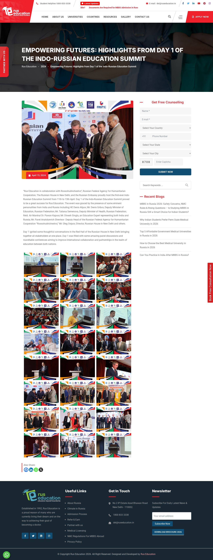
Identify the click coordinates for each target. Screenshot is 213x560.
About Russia (74, 503)
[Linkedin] (31, 470)
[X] (41, 470)
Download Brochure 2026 (168, 532)
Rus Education (148, 554)
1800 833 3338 (121, 514)
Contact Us (142, 16)
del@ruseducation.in (162, 3)
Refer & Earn (73, 519)
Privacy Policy (74, 541)
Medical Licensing (76, 530)
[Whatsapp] (36, 470)
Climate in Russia (76, 508)
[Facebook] (26, 470)
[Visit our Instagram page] (210, 3)
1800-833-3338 (55, 3)
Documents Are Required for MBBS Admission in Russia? (92, 7)
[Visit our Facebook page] (183, 3)
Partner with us (75, 525)
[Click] (180, 17)
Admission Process (77, 514)
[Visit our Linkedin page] (193, 3)
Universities (75, 16)
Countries (93, 16)
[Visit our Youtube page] (199, 3)
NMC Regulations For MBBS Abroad (85, 536)
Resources (110, 16)
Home (45, 16)
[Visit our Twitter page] (188, 3)
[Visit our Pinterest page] (204, 3)
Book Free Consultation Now (210, 282)
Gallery (126, 16)
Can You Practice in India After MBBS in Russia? (164, 255)
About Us (58, 16)
